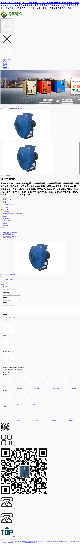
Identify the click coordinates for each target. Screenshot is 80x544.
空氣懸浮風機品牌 (7, 233)
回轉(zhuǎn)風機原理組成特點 (9, 236)
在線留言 (5, 65)
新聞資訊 (5, 63)
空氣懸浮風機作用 (7, 237)
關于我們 (5, 60)
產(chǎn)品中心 (6, 61)
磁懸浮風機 (5, 225)
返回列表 (4, 276)
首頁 (7, 108)
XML (11, 372)
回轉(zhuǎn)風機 (6, 220)
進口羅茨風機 (6, 218)
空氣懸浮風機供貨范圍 (8, 234)
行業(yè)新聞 (35, 404)
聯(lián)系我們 (6, 68)
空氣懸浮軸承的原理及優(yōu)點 (10, 232)
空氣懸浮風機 (6, 211)
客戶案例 (5, 64)
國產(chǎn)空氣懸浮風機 (16, 213)
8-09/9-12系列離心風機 (10, 274)
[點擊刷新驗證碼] (11, 317)
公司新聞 (18, 404)
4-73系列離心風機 (8, 279)
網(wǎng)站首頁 (6, 59)
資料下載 (5, 67)
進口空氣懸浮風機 (7, 213)
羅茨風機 (5, 216)
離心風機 (20, 108)
